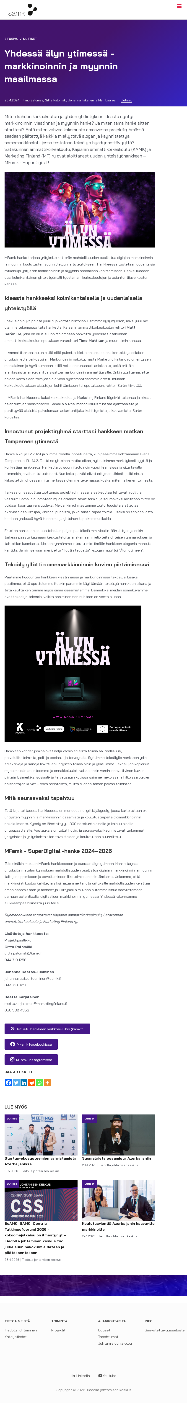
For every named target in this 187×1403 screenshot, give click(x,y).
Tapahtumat (108, 1336)
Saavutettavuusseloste (165, 1330)
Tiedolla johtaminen (21, 1330)
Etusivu (11, 39)
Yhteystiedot (16, 1336)
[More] (47, 1082)
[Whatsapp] (39, 1082)
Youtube (109, 1375)
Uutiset (30, 39)
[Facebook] (8, 1082)
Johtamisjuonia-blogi (115, 1343)
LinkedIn (82, 1375)
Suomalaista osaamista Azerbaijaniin (117, 1158)
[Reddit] (31, 1082)
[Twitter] (16, 1082)
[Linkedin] (24, 1082)
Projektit (58, 1330)
